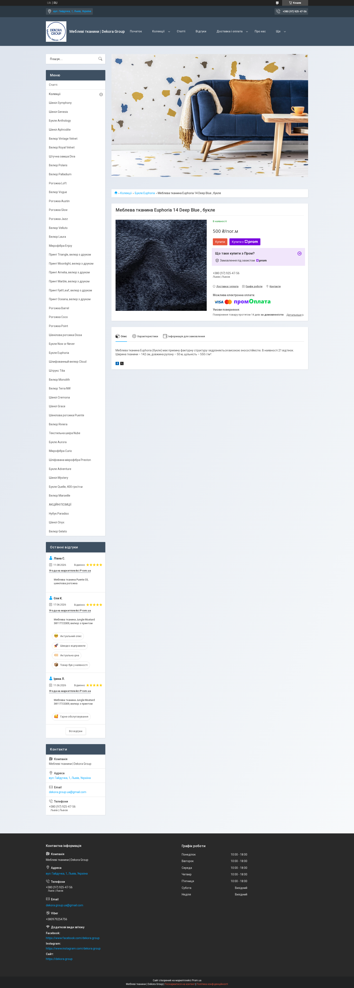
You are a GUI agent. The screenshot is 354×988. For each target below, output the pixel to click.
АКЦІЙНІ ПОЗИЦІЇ (60, 504)
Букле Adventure (60, 469)
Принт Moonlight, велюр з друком (71, 263)
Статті (181, 31)
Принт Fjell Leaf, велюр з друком (70, 290)
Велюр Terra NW (59, 388)
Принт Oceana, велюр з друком (70, 299)
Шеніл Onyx (56, 522)
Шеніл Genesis (58, 111)
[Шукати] (100, 59)
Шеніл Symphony (60, 102)
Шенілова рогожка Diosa (65, 335)
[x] (122, 364)
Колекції (158, 31)
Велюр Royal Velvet (62, 147)
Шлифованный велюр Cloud (67, 361)
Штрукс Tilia (57, 370)
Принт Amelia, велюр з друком (69, 272)
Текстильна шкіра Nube (64, 433)
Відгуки (201, 31)
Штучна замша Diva (62, 156)
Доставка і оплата (230, 31)
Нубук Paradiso (59, 513)
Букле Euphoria (145, 193)
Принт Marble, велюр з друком (69, 281)
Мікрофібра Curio (60, 451)
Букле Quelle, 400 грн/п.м (66, 486)
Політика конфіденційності (212, 984)
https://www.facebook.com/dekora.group (73, 938)
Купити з (238, 241)
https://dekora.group (59, 959)
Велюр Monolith (59, 379)
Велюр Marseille (59, 495)
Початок (136, 31)
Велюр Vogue (58, 192)
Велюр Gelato (58, 531)
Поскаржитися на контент (180, 984)
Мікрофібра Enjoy (60, 245)
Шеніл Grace (57, 406)
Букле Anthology (60, 120)
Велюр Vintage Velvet (63, 138)
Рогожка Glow (58, 210)
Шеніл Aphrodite (60, 129)
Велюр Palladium (60, 174)
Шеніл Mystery (58, 477)
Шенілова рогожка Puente (66, 415)
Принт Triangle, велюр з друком (70, 254)
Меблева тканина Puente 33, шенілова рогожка (71, 581)
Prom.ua (196, 980)
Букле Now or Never (62, 343)
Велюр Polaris (58, 165)
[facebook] (117, 364)
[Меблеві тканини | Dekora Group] (56, 31)
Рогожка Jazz (58, 219)
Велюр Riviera (58, 424)
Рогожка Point (58, 326)
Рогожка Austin (59, 201)
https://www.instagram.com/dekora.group (73, 948)
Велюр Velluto (58, 228)
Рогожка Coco (58, 317)
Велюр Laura (57, 236)
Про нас (260, 31)
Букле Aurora (58, 442)
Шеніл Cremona (59, 397)
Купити (220, 241)
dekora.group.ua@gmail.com (67, 792)
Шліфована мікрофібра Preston (70, 460)
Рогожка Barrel (59, 308)
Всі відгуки (75, 731)
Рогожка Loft (58, 183)
